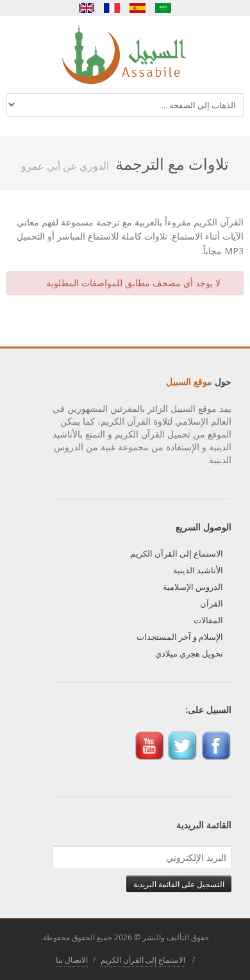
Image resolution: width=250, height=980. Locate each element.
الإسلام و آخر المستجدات (180, 636)
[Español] (138, 8)
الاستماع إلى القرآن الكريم (176, 553)
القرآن (211, 603)
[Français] (112, 8)
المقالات (208, 620)
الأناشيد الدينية (198, 570)
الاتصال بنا (72, 959)
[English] (86, 8)
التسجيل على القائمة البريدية (178, 884)
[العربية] (163, 8)
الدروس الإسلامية (193, 586)
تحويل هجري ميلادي (189, 653)
